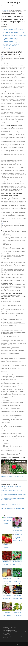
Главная (3, 5)
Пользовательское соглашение (15, 628)
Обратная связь (6, 634)
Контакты (5, 628)
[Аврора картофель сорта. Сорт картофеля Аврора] (7, 520)
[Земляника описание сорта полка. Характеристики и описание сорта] (7, 560)
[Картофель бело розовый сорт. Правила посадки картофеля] (7, 577)
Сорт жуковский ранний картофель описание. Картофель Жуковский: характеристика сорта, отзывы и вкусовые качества (13, 44)
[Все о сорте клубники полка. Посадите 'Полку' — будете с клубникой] (17, 560)
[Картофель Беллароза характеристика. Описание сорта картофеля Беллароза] (17, 577)
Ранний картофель (11, 475)
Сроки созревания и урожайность (11, 39)
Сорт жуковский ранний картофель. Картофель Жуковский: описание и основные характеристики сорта (14, 29)
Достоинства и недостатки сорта (11, 38)
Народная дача (14, 3)
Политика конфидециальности (9, 630)
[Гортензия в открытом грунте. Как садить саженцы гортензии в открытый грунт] (7, 611)
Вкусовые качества (8, 41)
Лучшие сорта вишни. (6, 502)
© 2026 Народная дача (8, 625)
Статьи (13, 5)
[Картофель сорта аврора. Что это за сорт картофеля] (17, 537)
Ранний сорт (21, 476)
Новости (9, 5)
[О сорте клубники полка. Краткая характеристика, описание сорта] (7, 594)
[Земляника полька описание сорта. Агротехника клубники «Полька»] (7, 543)
